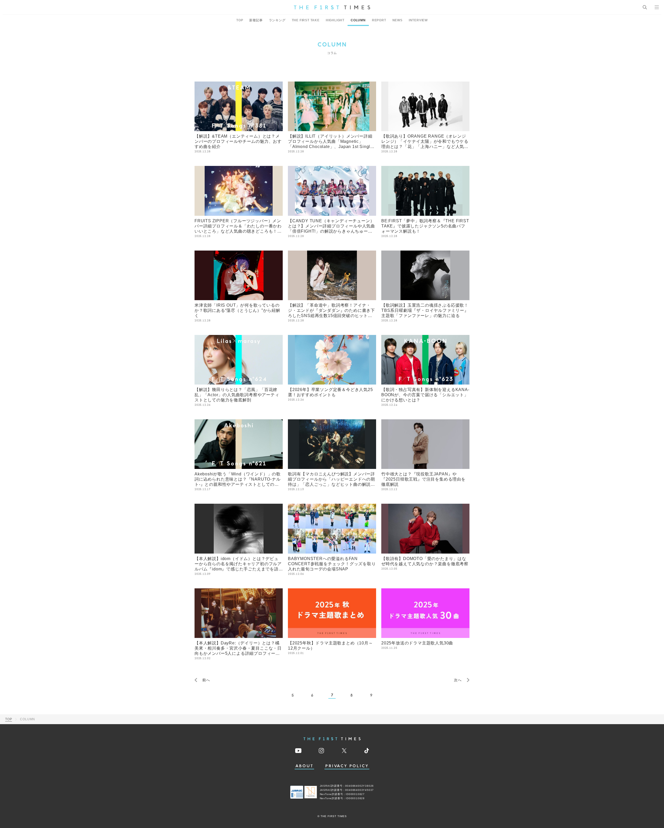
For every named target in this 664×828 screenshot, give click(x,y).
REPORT (379, 20)
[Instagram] (321, 750)
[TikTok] (366, 750)
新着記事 (255, 20)
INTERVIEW (418, 20)
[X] (344, 750)
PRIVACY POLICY (347, 766)
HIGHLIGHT (335, 20)
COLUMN (358, 20)
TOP (239, 20)
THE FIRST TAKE (306, 20)
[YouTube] (298, 750)
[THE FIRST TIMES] (332, 7)
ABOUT (304, 766)
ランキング (277, 20)
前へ (206, 680)
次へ (458, 680)
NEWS (397, 20)
